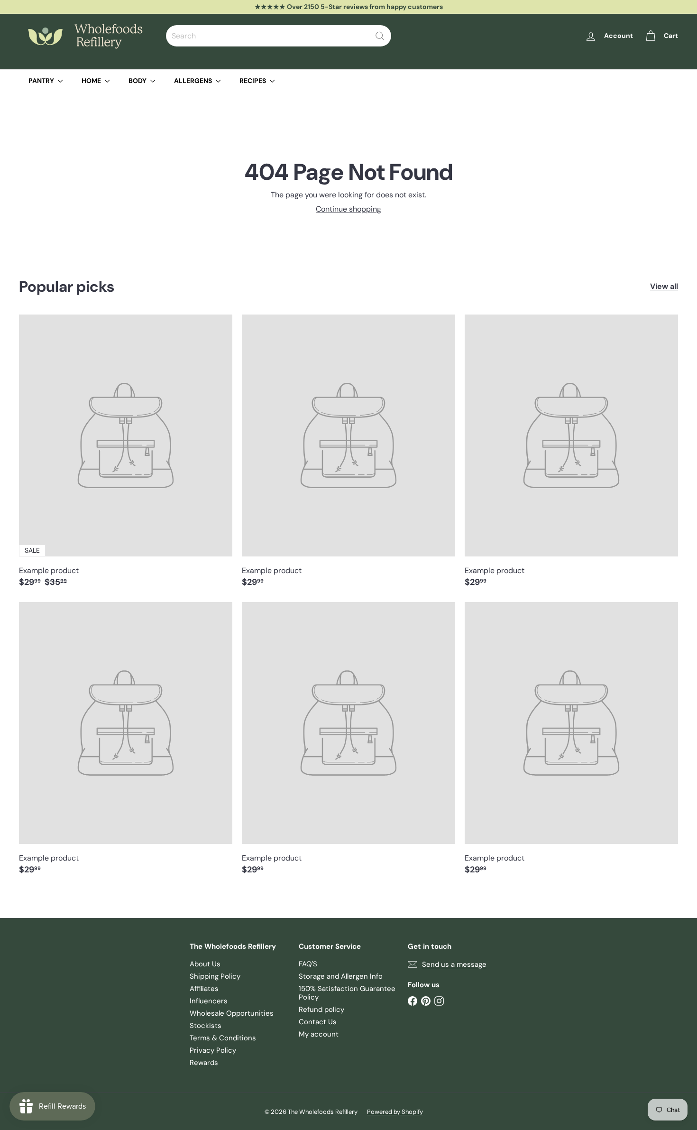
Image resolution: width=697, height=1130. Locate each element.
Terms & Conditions (223, 1038)
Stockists (205, 1025)
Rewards (204, 1062)
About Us (205, 964)
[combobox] (278, 35)
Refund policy (321, 1009)
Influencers (209, 1001)
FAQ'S (308, 964)
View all (664, 286)
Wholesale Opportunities (232, 1013)
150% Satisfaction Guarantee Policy (347, 993)
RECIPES (253, 80)
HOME (92, 80)
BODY (138, 80)
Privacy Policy (213, 1050)
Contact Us (318, 1022)
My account (319, 1034)
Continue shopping (348, 209)
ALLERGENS (193, 80)
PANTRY (41, 80)
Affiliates (204, 988)
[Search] (379, 35)
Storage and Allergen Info (341, 976)
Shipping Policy (215, 976)
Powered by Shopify (395, 1112)
